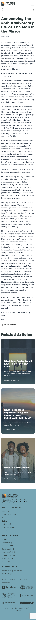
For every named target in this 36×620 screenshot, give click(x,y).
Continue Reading (10, 380)
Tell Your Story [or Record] (12, 571)
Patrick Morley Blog (10, 324)
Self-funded (6, 524)
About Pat (5, 511)
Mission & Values (8, 518)
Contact (5, 530)
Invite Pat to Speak (9, 515)
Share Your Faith (8, 558)
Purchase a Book (8, 549)
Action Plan (6, 561)
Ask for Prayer (7, 574)
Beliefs (4, 521)
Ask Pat (5, 539)
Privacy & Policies (8, 527)
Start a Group (7, 543)
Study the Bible (8, 546)
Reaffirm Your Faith (9, 555)
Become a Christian (9, 552)
